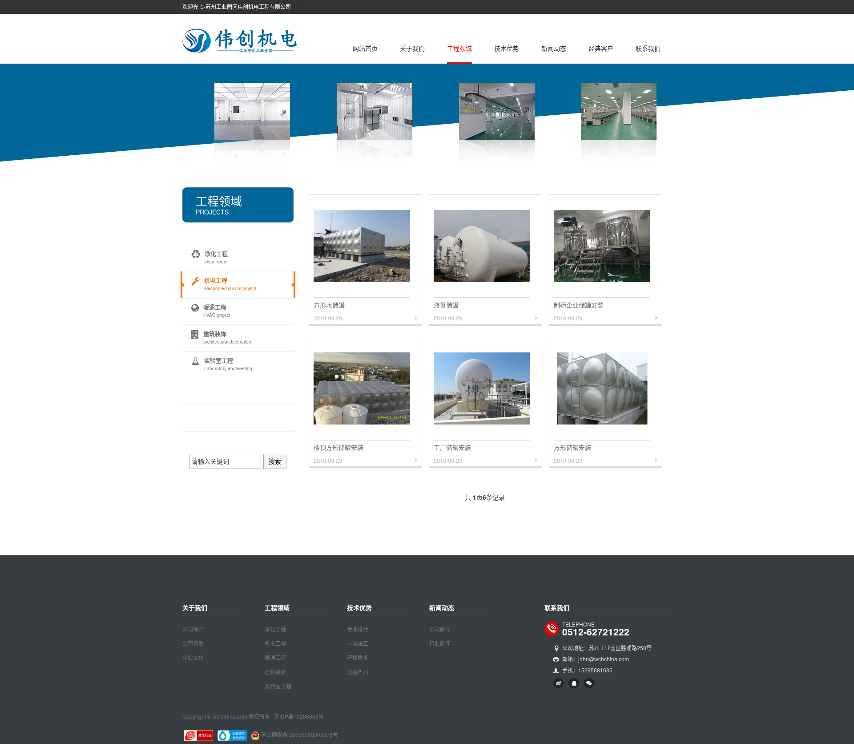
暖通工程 (275, 657)
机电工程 (275, 643)
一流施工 (357, 643)
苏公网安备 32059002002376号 (299, 734)
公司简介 (193, 629)
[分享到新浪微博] (558, 683)
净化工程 (275, 629)
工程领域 (459, 48)
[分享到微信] (589, 683)
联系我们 (648, 48)
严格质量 (357, 657)
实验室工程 (278, 686)
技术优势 (506, 48)
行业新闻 (440, 643)
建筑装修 (275, 671)
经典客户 (600, 48)
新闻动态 (553, 48)
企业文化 (193, 657)
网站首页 (365, 48)
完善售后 (357, 671)
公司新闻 (440, 629)
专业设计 (357, 629)
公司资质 (193, 643)
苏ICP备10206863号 (299, 716)
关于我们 (412, 48)
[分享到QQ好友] (573, 683)
